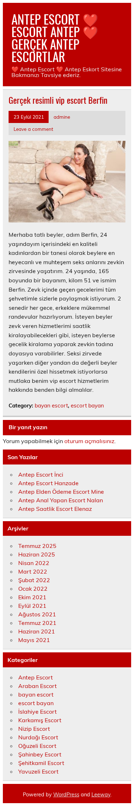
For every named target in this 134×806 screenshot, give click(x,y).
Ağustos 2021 (37, 614)
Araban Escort (37, 685)
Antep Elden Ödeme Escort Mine (61, 491)
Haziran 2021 (36, 631)
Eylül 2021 (32, 605)
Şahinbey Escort (39, 754)
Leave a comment (33, 129)
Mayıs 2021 (34, 639)
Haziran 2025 (36, 554)
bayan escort (51, 405)
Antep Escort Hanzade (48, 483)
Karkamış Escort (39, 720)
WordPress (66, 794)
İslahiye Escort (37, 711)
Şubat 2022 (34, 580)
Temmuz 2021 (37, 622)
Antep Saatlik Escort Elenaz (55, 508)
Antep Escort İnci (40, 474)
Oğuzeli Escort (37, 745)
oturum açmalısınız (89, 441)
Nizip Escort (34, 728)
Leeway (100, 794)
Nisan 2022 (33, 562)
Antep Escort (35, 677)
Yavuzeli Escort (38, 771)
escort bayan (87, 405)
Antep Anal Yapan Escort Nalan (60, 500)
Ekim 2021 (32, 597)
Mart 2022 (32, 571)
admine (62, 117)
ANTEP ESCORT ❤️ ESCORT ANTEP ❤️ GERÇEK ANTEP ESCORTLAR (54, 38)
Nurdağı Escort (38, 737)
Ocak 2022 (33, 588)
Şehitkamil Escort (41, 762)
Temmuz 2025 (37, 545)
